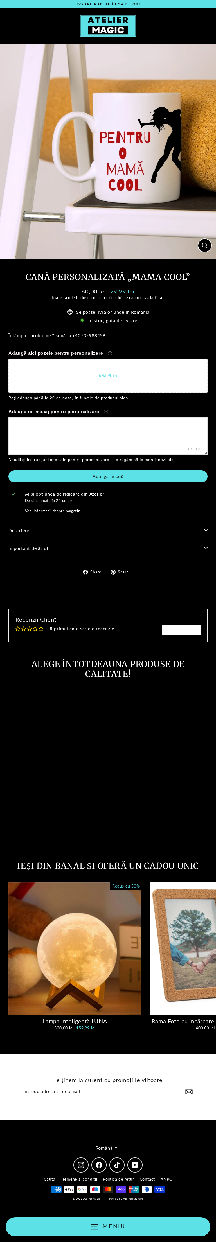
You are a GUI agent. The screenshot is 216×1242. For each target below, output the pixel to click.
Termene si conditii (79, 1179)
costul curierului (106, 297)
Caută (49, 1179)
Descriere (18, 530)
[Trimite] (188, 1091)
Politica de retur (118, 1179)
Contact (147, 1179)
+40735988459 (88, 335)
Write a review (181, 630)
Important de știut (28, 548)
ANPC (166, 1179)
